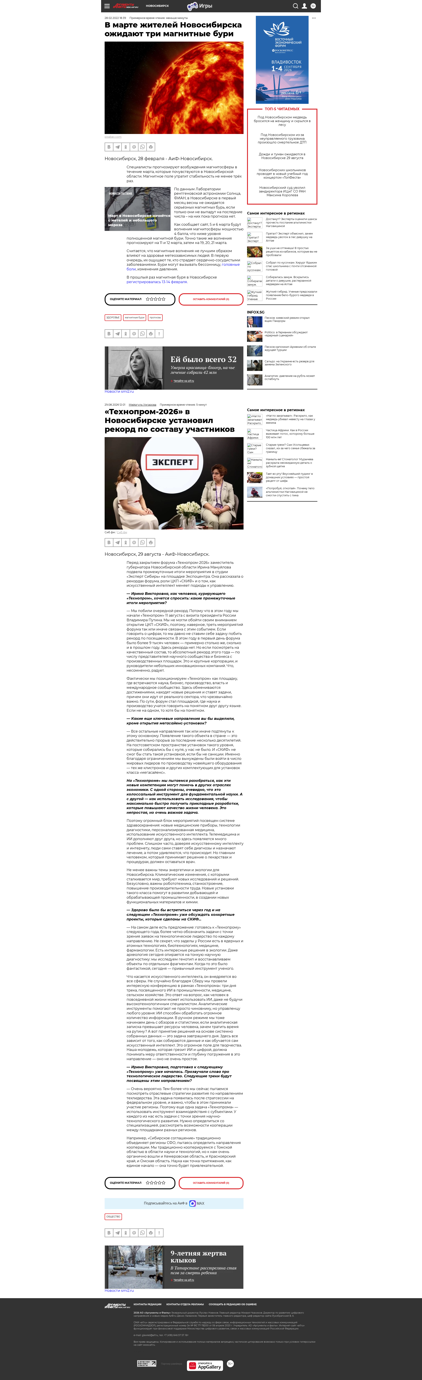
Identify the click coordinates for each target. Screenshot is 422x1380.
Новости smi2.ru (119, 391)
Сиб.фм (122, 532)
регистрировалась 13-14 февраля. (158, 282)
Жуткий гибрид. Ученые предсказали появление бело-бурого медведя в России (291, 295)
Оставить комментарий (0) (211, 299)
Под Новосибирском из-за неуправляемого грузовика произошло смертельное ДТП (282, 138)
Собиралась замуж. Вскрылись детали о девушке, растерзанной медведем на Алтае (288, 280)
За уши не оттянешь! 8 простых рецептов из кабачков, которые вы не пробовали (291, 251)
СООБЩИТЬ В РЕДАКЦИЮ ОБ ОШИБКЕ (233, 1304)
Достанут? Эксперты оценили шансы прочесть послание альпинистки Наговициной (291, 222)
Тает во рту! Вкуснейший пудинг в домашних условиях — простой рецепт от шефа (289, 477)
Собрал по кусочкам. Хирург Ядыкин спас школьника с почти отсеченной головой (291, 266)
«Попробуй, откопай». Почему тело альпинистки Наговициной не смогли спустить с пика (290, 492)
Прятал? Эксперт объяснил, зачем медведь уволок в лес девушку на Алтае (289, 237)
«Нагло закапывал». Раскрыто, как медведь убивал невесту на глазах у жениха (290, 419)
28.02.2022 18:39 (115, 18)
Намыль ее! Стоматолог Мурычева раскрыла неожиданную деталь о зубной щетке (289, 463)
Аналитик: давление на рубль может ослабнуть (290, 377)
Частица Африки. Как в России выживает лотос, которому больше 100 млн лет (290, 434)
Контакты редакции (147, 1304)
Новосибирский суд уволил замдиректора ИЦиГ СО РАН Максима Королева (282, 191)
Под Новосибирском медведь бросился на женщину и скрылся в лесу (282, 121)
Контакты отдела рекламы (185, 1304)
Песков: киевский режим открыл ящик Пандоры (287, 319)
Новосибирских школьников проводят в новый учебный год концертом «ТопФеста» (282, 174)
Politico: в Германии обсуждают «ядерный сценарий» (286, 334)
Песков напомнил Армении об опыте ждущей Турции (290, 348)
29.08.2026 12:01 (115, 404)
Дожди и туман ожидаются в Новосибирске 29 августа (282, 156)
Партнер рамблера (171, 1363)
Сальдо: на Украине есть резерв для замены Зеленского (289, 363)
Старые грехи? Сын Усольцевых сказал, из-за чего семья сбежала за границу (290, 448)
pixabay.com (113, 136)
